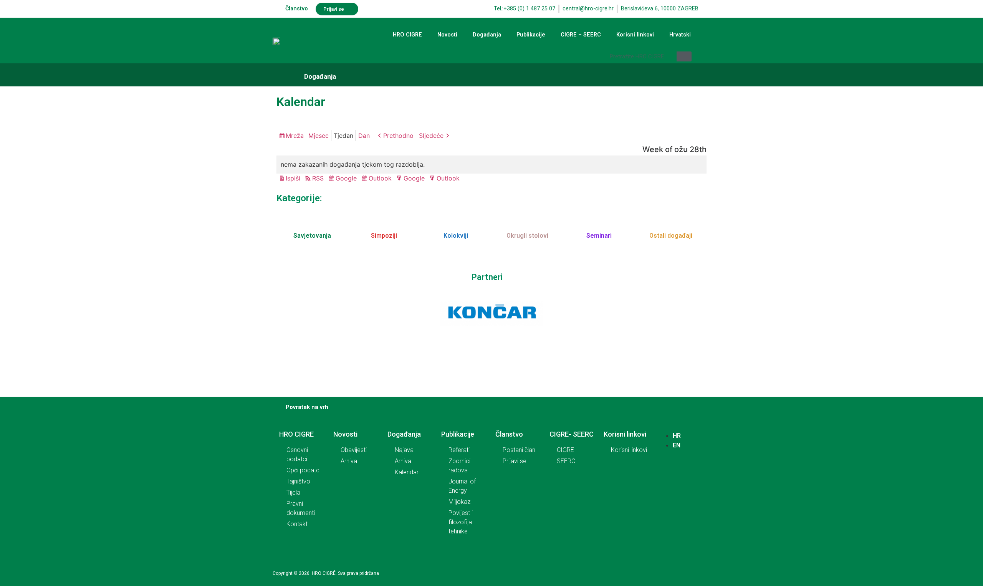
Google (347, 179)
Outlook (381, 179)
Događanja (487, 34)
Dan (364, 135)
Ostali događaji (670, 235)
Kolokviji (456, 235)
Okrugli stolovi (527, 235)
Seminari (599, 235)
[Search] (684, 56)
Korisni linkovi (635, 34)
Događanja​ (320, 76)
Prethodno (398, 135)
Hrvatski (680, 34)
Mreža (296, 136)
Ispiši (294, 178)
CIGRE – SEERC (581, 34)
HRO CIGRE (407, 34)
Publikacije (530, 34)
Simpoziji (384, 235)
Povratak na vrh (307, 407)
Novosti (447, 34)
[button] (337, 9)
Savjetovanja (312, 235)
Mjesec (318, 135)
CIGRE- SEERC (571, 434)
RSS (318, 178)
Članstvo (296, 8)
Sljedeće (431, 135)
